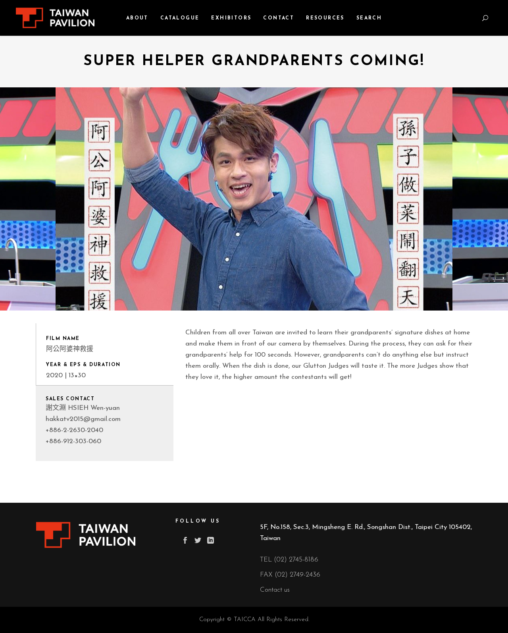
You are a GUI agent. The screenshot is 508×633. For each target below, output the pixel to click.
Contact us (275, 590)
